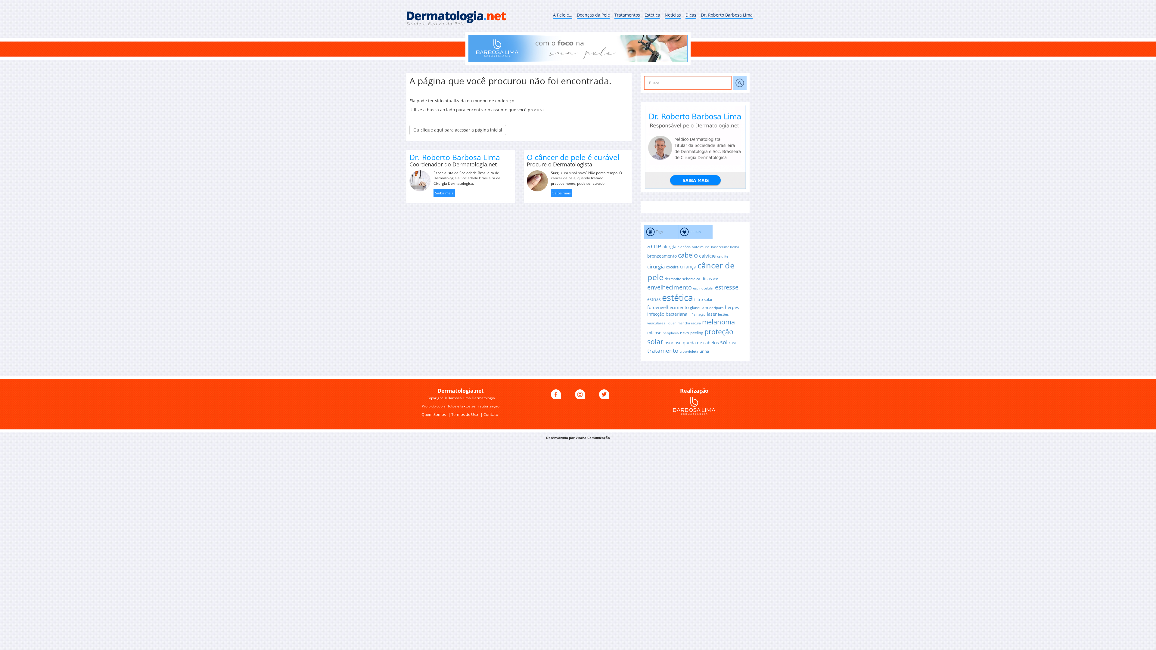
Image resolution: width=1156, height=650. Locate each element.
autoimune (701, 246)
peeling (696, 333)
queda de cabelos (701, 342)
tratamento (662, 350)
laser (712, 314)
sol (724, 342)
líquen (671, 323)
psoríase (673, 342)
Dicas (690, 15)
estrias (654, 299)
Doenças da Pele (593, 15)
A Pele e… (562, 15)
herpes (732, 307)
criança (688, 266)
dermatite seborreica (682, 278)
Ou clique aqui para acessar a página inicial (457, 130)
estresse (726, 287)
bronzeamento (662, 256)
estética (677, 298)
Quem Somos (434, 414)
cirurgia (656, 266)
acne (654, 246)
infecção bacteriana (667, 314)
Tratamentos (627, 15)
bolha (734, 247)
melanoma (718, 322)
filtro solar (703, 299)
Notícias (673, 15)
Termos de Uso (465, 414)
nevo (684, 333)
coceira (672, 267)
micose (654, 333)
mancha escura (689, 323)
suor (732, 342)
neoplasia (671, 332)
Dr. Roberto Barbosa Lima (727, 15)
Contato (490, 414)
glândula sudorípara (707, 307)
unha (704, 351)
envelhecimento (669, 287)
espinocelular (703, 288)
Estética (652, 15)
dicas (706, 278)
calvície (707, 255)
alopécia (684, 247)
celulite (722, 256)
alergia (669, 246)
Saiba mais (444, 193)
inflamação (697, 314)
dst (715, 279)
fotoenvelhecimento (668, 307)
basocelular (720, 247)
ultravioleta (688, 351)
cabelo (688, 255)
